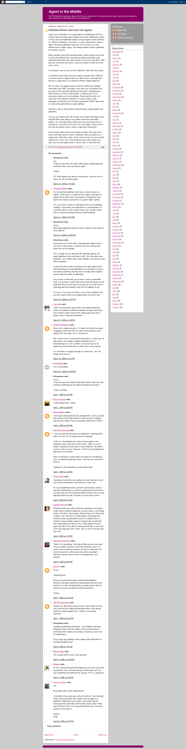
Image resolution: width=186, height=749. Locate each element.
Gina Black (57, 363)
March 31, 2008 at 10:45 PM (64, 372)
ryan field (57, 304)
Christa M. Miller (60, 189)
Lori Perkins (122, 34)
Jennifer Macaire (60, 505)
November (116, 91)
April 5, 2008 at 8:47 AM (62, 500)
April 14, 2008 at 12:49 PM (63, 660)
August (115, 58)
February (115, 65)
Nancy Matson (59, 412)
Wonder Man (58, 651)
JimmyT (56, 567)
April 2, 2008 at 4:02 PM (62, 426)
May (114, 107)
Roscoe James (59, 399)
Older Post (102, 735)
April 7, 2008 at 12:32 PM (63, 618)
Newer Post (49, 735)
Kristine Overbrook (61, 325)
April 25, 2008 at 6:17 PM (63, 721)
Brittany (56, 664)
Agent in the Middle (65, 12)
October (115, 94)
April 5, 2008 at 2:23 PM (62, 536)
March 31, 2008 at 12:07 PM (64, 300)
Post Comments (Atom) (64, 740)
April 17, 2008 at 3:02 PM (63, 678)
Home (76, 735)
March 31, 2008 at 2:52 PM (64, 359)
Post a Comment (54, 726)
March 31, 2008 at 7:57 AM (64, 184)
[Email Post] (102, 147)
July (114, 61)
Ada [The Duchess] (61, 430)
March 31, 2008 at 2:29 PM (64, 320)
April (114, 55)
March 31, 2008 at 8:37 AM (64, 217)
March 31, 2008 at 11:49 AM (64, 235)
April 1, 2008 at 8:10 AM (62, 395)
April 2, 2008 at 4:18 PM (62, 472)
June (114, 104)
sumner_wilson (59, 682)
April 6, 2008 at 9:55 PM (62, 562)
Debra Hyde (122, 30)
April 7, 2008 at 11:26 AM (63, 598)
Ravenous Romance (61, 541)
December (116, 52)
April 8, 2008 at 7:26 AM (62, 647)
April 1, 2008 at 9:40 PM (62, 408)
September (116, 97)
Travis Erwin (58, 477)
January (115, 123)
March (114, 84)
